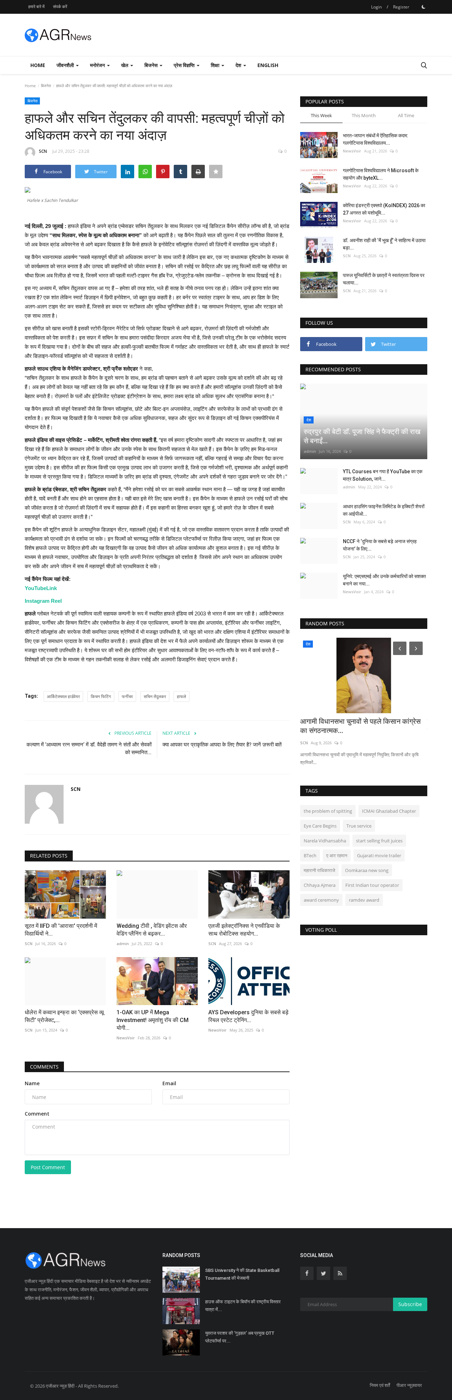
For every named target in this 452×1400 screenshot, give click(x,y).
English (267, 65)
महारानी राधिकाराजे (319, 870)
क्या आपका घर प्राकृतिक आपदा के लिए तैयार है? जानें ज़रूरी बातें (221, 744)
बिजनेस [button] (151, 65)
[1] (423, 6)
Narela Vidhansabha (325, 840)
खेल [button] (125, 65)
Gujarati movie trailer (379, 855)
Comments (44, 1066)
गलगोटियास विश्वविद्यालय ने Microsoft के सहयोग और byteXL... (380, 174)
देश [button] (239, 65)
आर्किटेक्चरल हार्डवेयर (63, 696)
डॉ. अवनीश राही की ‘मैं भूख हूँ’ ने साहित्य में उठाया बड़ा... (384, 244)
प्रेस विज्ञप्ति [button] (185, 65)
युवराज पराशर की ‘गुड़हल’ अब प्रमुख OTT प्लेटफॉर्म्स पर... (239, 1337)
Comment (37, 1113)
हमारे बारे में (36, 7)
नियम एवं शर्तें (380, 1385)
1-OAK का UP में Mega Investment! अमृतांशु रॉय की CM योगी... (153, 1020)
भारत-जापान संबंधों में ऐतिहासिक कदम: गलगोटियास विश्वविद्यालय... (375, 139)
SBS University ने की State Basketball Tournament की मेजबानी (242, 1274)
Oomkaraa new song (366, 870)
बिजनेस (46, 85)
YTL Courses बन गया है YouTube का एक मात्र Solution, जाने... (382, 475)
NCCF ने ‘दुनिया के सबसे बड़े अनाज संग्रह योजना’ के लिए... (380, 545)
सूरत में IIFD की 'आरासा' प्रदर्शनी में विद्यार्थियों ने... (61, 930)
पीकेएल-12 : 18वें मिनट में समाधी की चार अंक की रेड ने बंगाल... (364, 726)
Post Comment (48, 1167)
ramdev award (364, 900)
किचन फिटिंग (101, 696)
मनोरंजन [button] (98, 65)
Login (376, 7)
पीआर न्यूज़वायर (409, 1385)
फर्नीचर (127, 696)
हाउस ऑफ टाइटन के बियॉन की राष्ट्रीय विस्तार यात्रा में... (243, 1305)
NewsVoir (126, 1037)
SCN (43, 151)
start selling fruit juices (379, 840)
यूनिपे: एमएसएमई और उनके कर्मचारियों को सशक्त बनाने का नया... (384, 580)
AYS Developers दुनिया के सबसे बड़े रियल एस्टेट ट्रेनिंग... (248, 1016)
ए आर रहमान (336, 855)
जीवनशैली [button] (65, 65)
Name (32, 1083)
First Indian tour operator (372, 885)
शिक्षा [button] (216, 65)
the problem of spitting (328, 811)
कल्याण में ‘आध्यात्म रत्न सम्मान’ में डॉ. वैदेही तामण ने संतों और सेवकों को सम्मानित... (88, 748)
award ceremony (321, 900)
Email (169, 1083)
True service (358, 826)
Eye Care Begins (320, 826)
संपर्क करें (60, 7)
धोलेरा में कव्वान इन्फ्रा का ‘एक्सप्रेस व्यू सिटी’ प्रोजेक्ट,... (64, 1016)
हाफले (181, 696)
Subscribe (410, 1304)
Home (37, 65)
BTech (310, 855)
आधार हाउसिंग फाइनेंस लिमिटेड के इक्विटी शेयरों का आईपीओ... (383, 510)
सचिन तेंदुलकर (155, 696)
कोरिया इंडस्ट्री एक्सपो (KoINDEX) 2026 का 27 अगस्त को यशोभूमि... (384, 209)
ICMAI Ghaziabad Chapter (389, 811)
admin (310, 451)
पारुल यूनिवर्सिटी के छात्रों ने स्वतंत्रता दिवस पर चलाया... (383, 279)
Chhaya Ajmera (319, 885)
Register (401, 7)
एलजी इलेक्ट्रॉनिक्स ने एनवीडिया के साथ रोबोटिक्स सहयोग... (244, 930)
